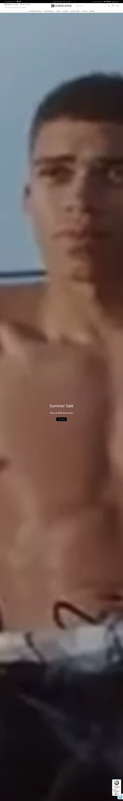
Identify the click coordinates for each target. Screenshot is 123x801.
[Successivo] (75, 1)
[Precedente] (47, 1)
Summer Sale (49, 11)
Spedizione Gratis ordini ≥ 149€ (61, 1)
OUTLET (84, 11)
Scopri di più (115, 1)
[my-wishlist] (113, 6)
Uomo (28, 4)
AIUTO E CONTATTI (21, 7)
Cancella (102, 6)
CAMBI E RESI (13, 7)
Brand (92, 11)
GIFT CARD (7, 7)
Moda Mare (74, 11)
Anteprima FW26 (35, 11)
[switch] (117, 794)
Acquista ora (61, 419)
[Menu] (120, 780)
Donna (22, 4)
